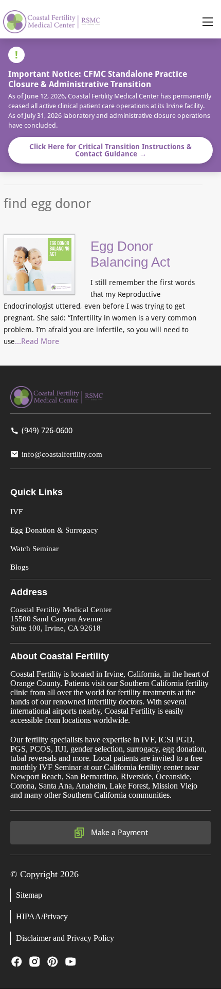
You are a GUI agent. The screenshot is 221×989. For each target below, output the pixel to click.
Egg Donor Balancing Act (130, 254)
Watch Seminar (34, 548)
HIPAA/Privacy (42, 916)
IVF (16, 512)
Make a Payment (119, 832)
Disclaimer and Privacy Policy (65, 938)
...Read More (37, 341)
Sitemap (29, 895)
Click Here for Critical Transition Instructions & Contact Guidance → (110, 150)
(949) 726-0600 (47, 430)
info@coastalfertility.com (62, 454)
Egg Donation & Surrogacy (54, 530)
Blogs (19, 567)
